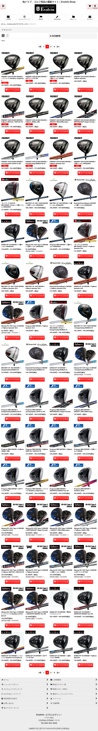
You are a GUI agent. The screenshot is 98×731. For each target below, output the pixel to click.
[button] (3, 6)
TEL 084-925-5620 (49, 723)
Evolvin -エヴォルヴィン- (49, 714)
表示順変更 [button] (56, 36)
